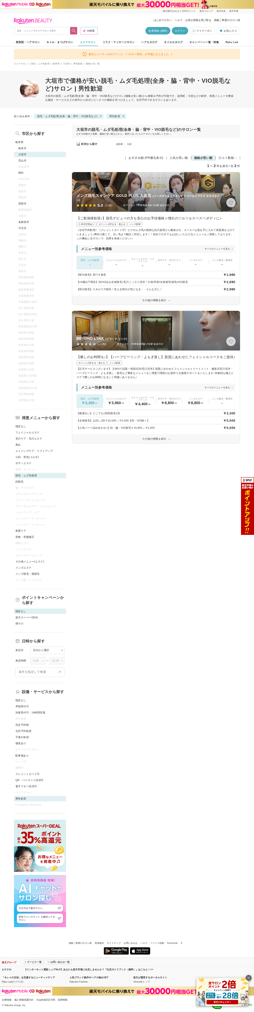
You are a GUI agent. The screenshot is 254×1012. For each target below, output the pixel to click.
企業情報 (7, 999)
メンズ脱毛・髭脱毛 (27, 573)
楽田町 (119, 144)
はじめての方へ (163, 20)
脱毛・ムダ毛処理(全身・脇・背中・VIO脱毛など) (86, 95)
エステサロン (88, 42)
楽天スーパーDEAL (26, 617)
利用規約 (99, 943)
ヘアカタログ (149, 42)
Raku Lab (232, 42)
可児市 (22, 228)
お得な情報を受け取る (198, 20)
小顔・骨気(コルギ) (27, 457)
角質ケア (20, 530)
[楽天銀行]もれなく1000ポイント (179, 11)
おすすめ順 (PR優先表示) (145, 157)
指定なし (20, 426)
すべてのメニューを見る (217, 249)
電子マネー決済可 (26, 786)
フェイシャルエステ (27, 432)
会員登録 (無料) (157, 30)
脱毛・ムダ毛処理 (40, 63)
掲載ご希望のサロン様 (227, 20)
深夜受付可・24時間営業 (30, 712)
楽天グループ (206, 11)
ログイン (180, 30)
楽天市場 (233, 11)
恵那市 (22, 203)
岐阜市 (22, 148)
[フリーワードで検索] (73, 30)
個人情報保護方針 (24, 999)
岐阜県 (56, 63)
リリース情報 (157, 943)
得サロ (19, 623)
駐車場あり (22, 755)
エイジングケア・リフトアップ (34, 450)
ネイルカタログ (173, 42)
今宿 (129, 144)
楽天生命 (221, 11)
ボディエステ (23, 463)
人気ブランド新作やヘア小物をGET (89, 977)
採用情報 (62, 999)
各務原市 (23, 222)
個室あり (20, 743)
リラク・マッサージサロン (119, 42)
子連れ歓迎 (22, 737)
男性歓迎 (77, 63)
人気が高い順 (179, 157)
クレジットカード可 (27, 774)
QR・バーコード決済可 (29, 780)
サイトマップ (114, 943)
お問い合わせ (130, 943)
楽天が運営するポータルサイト (150, 977)
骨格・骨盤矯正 (24, 536)
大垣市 (66, 63)
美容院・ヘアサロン (28, 42)
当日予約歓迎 (23, 730)
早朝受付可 (22, 706)
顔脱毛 (19, 481)
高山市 (22, 160)
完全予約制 (22, 724)
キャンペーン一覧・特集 (204, 42)
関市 (21, 172)
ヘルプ (178, 20)
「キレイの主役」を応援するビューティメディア (28, 977)
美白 (18, 444)
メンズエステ (23, 567)
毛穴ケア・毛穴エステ (28, 438)
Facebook (172, 943)
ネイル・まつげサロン (59, 42)
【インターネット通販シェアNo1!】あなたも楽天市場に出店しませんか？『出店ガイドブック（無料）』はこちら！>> (88, 969)
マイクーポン (204, 30)
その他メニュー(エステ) (29, 561)
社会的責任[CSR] (45, 999)
